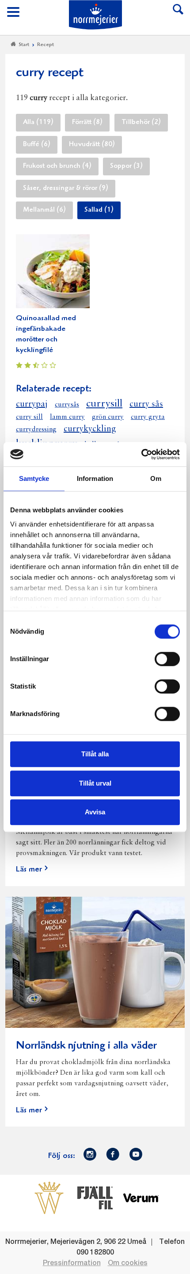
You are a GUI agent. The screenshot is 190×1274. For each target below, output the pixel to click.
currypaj (32, 404)
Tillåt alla (95, 754)
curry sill (29, 417)
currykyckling (90, 429)
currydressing (36, 429)
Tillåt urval (95, 783)
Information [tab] (95, 478)
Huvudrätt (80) (92, 144)
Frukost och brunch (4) (57, 166)
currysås (67, 404)
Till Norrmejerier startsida (95, 15)
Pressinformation (72, 1263)
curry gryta (148, 417)
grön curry (108, 417)
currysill (104, 404)
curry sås (146, 404)
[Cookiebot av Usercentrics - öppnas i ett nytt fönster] (141, 454)
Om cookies (128, 1263)
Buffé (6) (36, 144)
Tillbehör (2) (141, 122)
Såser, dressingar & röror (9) (65, 188)
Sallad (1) (99, 210)
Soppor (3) (126, 166)
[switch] (167, 658)
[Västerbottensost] (49, 1197)
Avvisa (95, 812)
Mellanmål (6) (44, 210)
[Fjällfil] (95, 1197)
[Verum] (141, 1197)
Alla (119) (38, 122)
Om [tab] (155, 478)
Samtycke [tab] (34, 478)
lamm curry (67, 417)
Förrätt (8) (87, 122)
